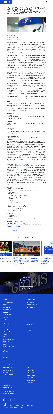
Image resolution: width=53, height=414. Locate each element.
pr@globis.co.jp (16, 225)
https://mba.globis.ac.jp (24, 138)
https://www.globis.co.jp (21, 164)
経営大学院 (15, 37)
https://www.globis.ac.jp (13, 139)
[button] (49, 2)
